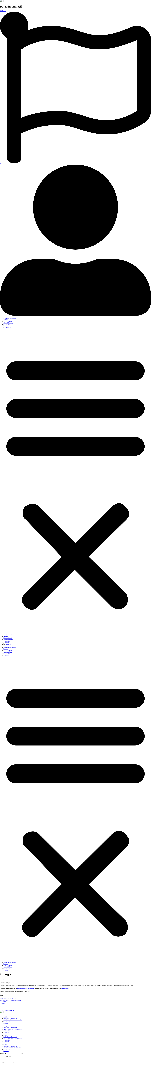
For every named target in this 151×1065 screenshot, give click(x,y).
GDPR (5, 1017)
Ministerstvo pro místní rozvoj (25, 988)
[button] (75, 481)
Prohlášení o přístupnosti (10, 1018)
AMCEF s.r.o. (65, 988)
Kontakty (6, 326)
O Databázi (6, 324)
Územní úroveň (7, 321)
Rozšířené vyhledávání (9, 318)
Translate (8, 327)
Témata (5, 319)
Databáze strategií (11, 6)
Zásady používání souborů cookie (12, 1020)
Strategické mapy (8, 323)
